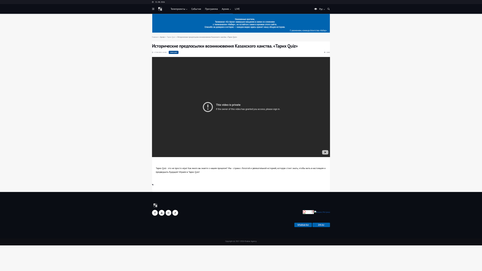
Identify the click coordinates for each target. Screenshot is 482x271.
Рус (321, 9)
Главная (155, 37)
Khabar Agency (251, 241)
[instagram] (168, 213)
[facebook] (155, 213)
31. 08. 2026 (160, 2)
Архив (225, 9)
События (196, 9)
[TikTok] (175, 213)
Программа (211, 9)
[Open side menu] (153, 9)
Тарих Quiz (171, 37)
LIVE (237, 9)
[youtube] (162, 213)
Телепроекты (178, 9)
